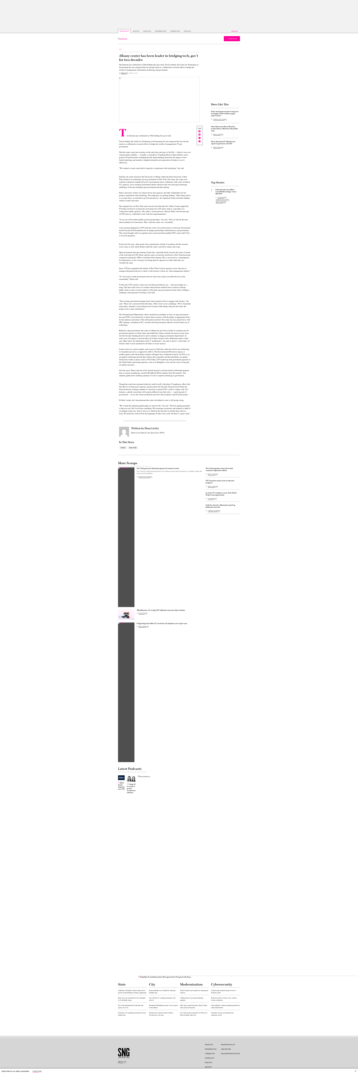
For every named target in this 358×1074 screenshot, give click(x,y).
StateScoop (124, 31)
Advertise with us (228, 1045)
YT (236, 1058)
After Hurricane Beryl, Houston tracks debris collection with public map (224, 128)
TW (225, 1058)
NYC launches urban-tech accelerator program (220, 482)
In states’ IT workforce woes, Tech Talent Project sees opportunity (221, 494)
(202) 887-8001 (226, 1049)
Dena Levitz (124, 73)
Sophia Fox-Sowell (220, 119)
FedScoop (147, 31)
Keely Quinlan (218, 134)
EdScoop (187, 31)
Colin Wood (222, 197)
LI (228, 1058)
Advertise (234, 31)
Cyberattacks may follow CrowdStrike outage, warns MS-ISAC (225, 191)
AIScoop (136, 31)
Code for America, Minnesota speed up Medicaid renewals (220, 506)
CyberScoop (175, 31)
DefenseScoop (160, 31)
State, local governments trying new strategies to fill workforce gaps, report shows (225, 113)
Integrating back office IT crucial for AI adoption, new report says (162, 623)
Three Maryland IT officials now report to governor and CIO (223, 142)
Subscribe (233, 39)
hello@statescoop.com (230, 1053)
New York (132, 448)
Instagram (232, 1058)
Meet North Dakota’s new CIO (121, 786)
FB (222, 1058)
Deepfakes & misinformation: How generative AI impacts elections (165, 977)
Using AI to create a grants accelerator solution (131, 788)
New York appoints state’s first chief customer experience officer (219, 469)
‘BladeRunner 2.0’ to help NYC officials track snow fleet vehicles (161, 610)
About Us (122, 1062)
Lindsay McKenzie (214, 511)
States (123, 448)
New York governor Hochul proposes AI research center (158, 468)
